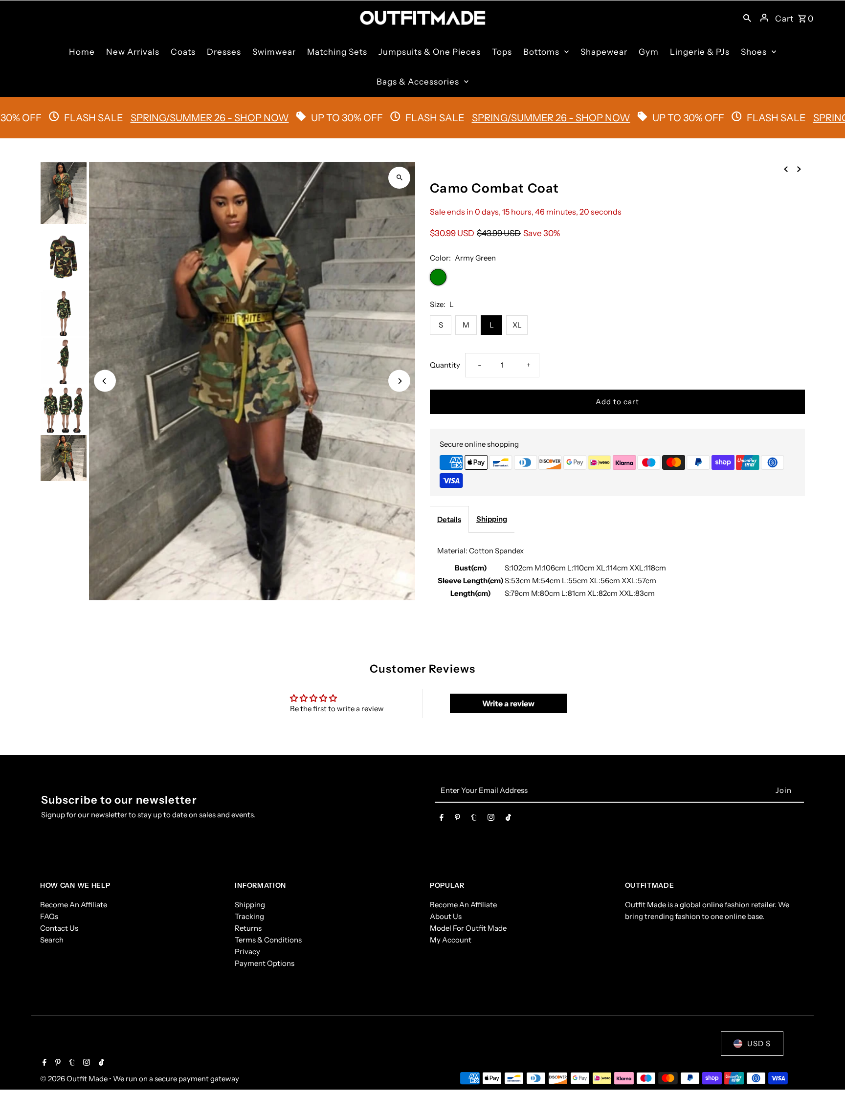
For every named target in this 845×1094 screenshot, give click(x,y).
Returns (248, 928)
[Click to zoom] (399, 178)
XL (517, 324)
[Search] (747, 17)
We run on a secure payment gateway (176, 1078)
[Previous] (105, 381)
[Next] (399, 381)
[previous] (786, 168)
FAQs (49, 916)
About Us (446, 916)
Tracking (249, 916)
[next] (799, 168)
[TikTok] (508, 819)
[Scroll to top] (824, 1068)
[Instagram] (491, 819)
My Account (450, 939)
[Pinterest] (457, 819)
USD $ (759, 1043)
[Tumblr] (474, 819)
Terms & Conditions (268, 939)
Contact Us (59, 928)
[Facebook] (442, 819)
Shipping (491, 519)
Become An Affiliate (73, 904)
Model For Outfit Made (468, 928)
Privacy (247, 951)
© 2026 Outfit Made (74, 1078)
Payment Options (264, 963)
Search (52, 939)
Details (449, 519)
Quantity (445, 365)
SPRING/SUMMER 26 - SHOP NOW (277, 118)
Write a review (508, 703)
